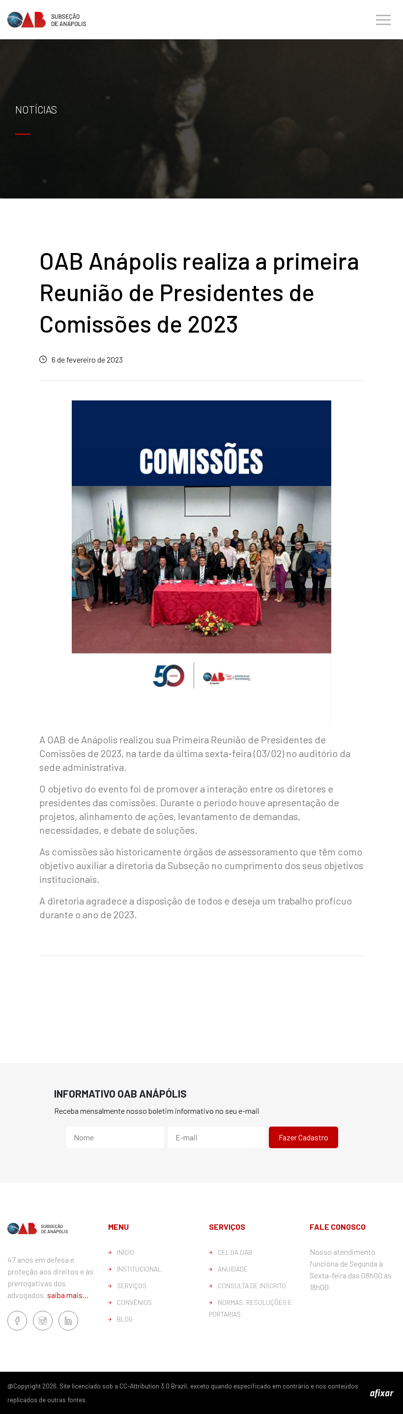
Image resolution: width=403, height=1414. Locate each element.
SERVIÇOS (131, 1285)
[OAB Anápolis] (46, 19)
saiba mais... (67, 1295)
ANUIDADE (233, 1269)
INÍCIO (125, 1252)
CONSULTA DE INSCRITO (252, 1285)
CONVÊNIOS (134, 1302)
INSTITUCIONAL (139, 1269)
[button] (383, 19)
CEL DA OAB (235, 1252)
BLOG (125, 1319)
